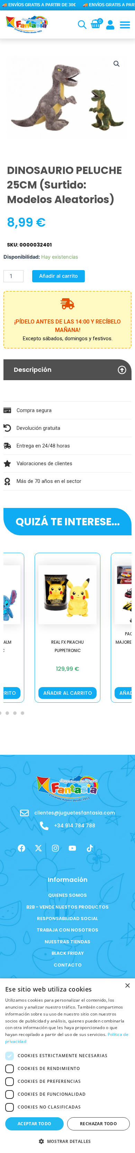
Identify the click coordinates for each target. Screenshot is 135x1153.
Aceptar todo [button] (35, 1124)
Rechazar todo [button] (98, 1124)
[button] (125, 24)
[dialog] (67, 1065)
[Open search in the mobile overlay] (81, 24)
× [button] (127, 985)
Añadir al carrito (58, 276)
